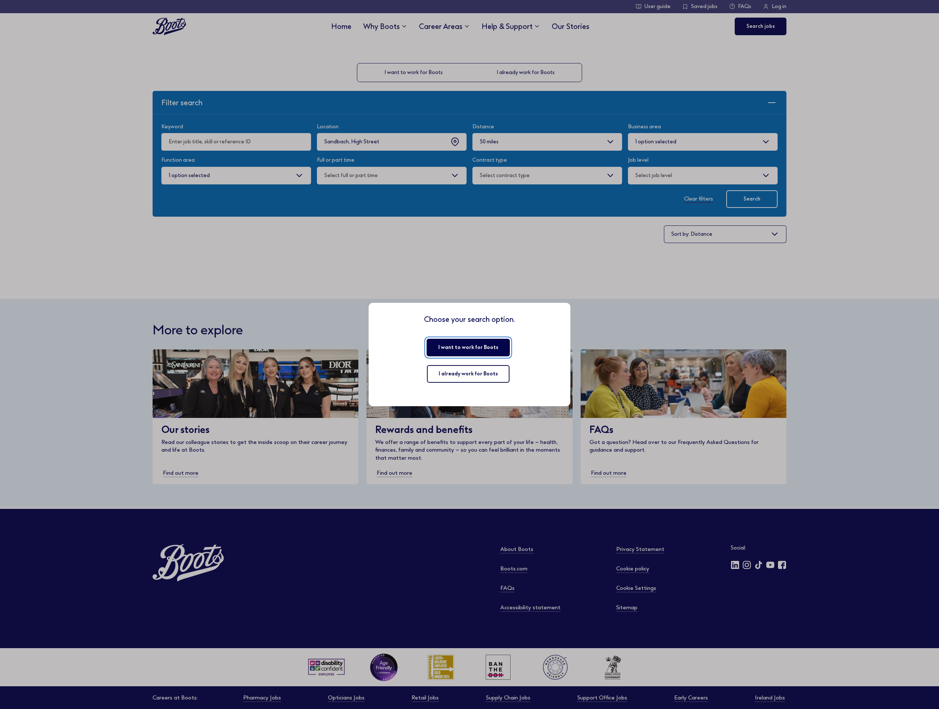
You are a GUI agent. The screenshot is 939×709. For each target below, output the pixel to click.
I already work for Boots (468, 374)
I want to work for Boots (468, 347)
